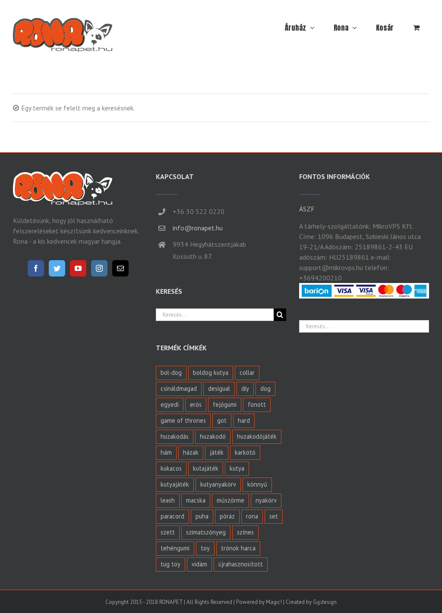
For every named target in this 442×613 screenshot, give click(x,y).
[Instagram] (99, 268)
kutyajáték (175, 484)
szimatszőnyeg (206, 532)
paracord (172, 516)
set (273, 516)
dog (265, 388)
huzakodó (213, 436)
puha (202, 516)
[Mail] (120, 268)
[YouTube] (78, 268)
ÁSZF (307, 208)
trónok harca (238, 548)
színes (245, 532)
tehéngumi (175, 548)
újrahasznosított (240, 564)
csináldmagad (179, 388)
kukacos (171, 468)
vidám (199, 564)
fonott (257, 404)
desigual (219, 388)
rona (252, 516)
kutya (237, 468)
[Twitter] (57, 268)
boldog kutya (210, 372)
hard (244, 420)
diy (245, 388)
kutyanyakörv (218, 484)
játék (217, 452)
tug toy (170, 564)
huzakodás (175, 436)
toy (205, 548)
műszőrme (230, 500)
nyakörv (266, 500)
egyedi (170, 404)
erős (196, 404)
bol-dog (171, 372)
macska (195, 500)
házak (191, 452)
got (222, 420)
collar (247, 372)
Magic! (274, 602)
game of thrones (183, 420)
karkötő (245, 452)
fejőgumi (225, 404)
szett (168, 532)
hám (166, 452)
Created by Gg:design (311, 602)
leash (168, 500)
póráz (227, 516)
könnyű (257, 484)
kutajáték (205, 468)
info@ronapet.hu (198, 227)
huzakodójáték (257, 436)
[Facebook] (36, 268)
